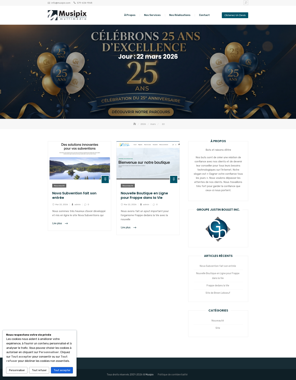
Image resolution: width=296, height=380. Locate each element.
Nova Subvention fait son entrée (74, 195)
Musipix (150, 374)
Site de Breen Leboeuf (218, 292)
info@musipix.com (60, 3)
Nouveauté (59, 185)
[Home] (135, 124)
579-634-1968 (84, 3)
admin (78, 204)
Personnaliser (17, 370)
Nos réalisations (179, 15)
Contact (204, 15)
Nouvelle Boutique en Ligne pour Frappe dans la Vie (144, 195)
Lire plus (57, 223)
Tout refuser (39, 370)
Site (217, 328)
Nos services (152, 15)
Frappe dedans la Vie (218, 285)
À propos (129, 15)
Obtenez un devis (235, 15)
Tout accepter (62, 370)
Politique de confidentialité (173, 374)
